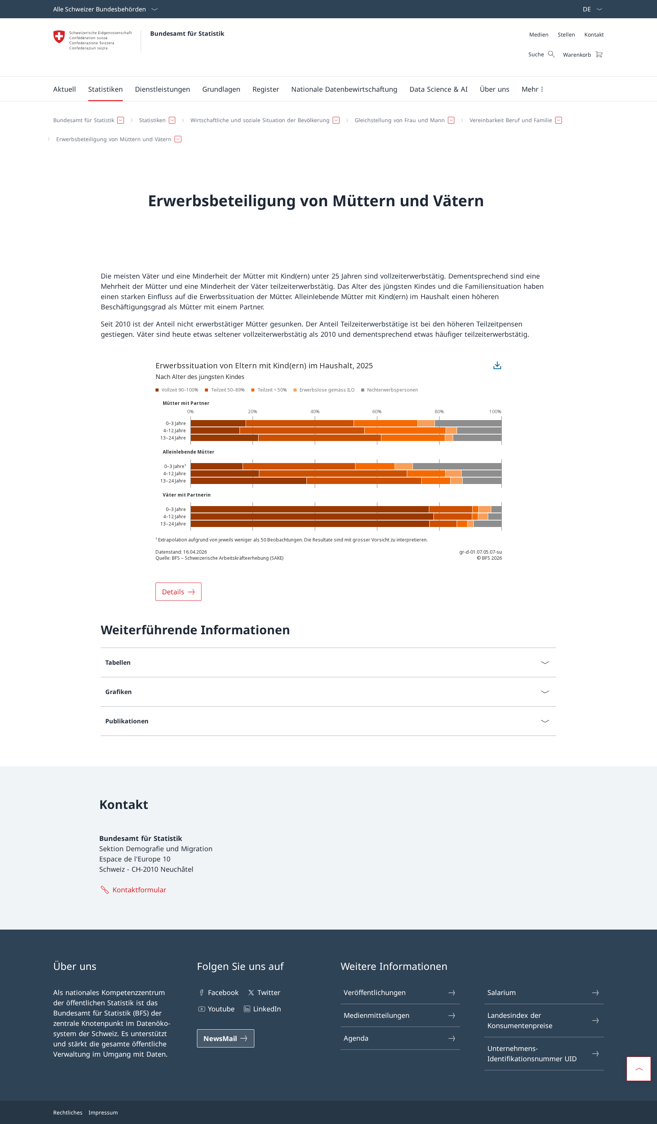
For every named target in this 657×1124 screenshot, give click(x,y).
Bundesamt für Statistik (187, 33)
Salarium (501, 992)
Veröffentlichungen (375, 992)
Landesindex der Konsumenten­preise (519, 1020)
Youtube (221, 1008)
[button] (64, 89)
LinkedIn (267, 1008)
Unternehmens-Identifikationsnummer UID (532, 1053)
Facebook (223, 992)
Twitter (268, 992)
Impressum (103, 1112)
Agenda (356, 1038)
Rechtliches (68, 1112)
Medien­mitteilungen (376, 1015)
